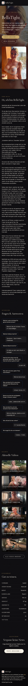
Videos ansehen (10, 37)
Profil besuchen (14, 651)
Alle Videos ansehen (14, 556)
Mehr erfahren (9, 41)
